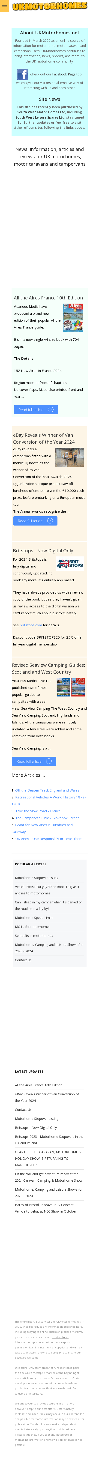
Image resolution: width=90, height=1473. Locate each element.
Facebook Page (63, 74)
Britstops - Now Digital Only (43, 550)
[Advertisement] (45, 227)
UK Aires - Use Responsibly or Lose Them (48, 838)
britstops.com (31, 625)
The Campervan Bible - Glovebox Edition (47, 818)
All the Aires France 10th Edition (48, 298)
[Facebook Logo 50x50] (23, 74)
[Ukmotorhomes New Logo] (50, 9)
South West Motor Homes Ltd (41, 112)
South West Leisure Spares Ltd (39, 117)
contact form (60, 1337)
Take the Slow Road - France (38, 811)
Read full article (30, 409)
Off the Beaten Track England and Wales (47, 790)
